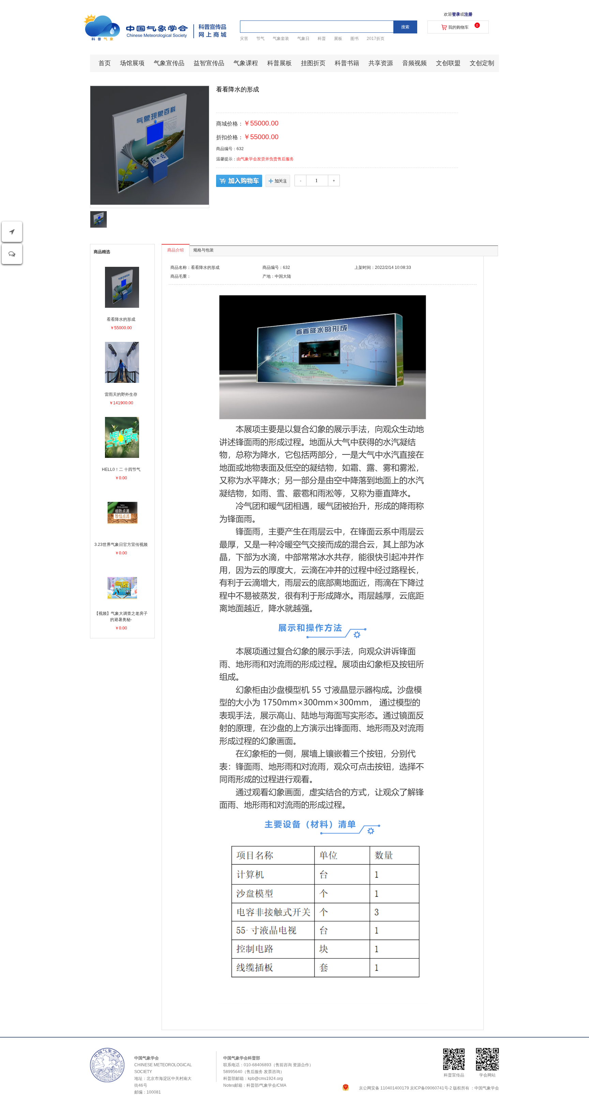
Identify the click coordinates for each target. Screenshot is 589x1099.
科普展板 (279, 63)
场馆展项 (132, 63)
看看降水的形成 (121, 319)
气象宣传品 (169, 63)
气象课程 (245, 63)
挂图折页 (313, 63)
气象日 (303, 38)
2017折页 (375, 38)
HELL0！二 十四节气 (121, 469)
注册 (468, 14)
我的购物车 (458, 27)
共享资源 (380, 63)
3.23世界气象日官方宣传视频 (121, 544)
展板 (338, 38)
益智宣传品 (209, 63)
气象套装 (281, 38)
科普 (322, 38)
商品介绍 (175, 250)
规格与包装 (203, 250)
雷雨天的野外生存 (121, 394)
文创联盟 (448, 63)
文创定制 (482, 63)
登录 (456, 14)
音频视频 (414, 63)
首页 (105, 63)
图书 (354, 38)
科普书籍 (347, 63)
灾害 (244, 38)
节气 (260, 38)
